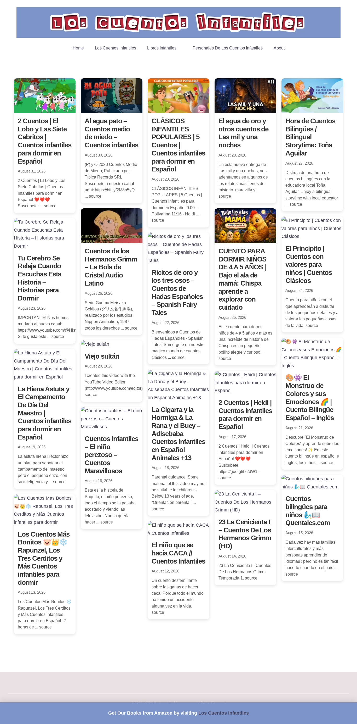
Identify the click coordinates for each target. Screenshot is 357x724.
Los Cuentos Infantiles (223, 713)
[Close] (348, 713)
